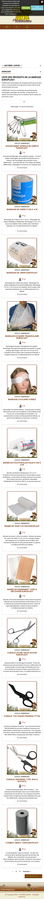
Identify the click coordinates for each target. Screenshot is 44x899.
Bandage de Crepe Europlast (22, 272)
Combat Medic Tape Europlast (22, 842)
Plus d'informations (37, 8)
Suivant (27, 871)
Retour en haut (33, 876)
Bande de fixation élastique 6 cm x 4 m (22, 463)
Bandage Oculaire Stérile (22, 399)
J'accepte (26, 8)
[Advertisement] (22, 45)
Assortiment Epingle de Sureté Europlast (22, 147)
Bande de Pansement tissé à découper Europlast (22, 590)
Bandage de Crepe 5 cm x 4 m (22, 209)
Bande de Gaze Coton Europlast (22, 526)
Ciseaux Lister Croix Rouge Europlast (22, 653)
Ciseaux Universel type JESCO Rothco (22, 780)
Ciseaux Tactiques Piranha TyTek (22, 716)
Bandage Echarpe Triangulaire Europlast (22, 337)
